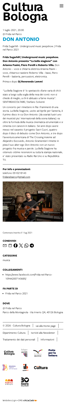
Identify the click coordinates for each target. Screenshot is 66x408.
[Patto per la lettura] (53, 353)
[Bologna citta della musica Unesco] (10, 368)
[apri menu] (61, 5)
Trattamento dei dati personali (19, 339)
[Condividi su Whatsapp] (26, 246)
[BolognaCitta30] (25, 382)
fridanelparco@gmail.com (16, 176)
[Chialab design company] (20, 398)
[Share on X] (21, 246)
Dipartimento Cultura (14, 332)
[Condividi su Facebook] (16, 246)
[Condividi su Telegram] (32, 246)
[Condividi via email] (5, 246)
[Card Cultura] (41, 368)
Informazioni (47, 339)
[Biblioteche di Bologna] (38, 353)
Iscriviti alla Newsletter (43, 332)
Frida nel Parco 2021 (16, 293)
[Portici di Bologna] (9, 382)
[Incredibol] (26, 368)
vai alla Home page (46, 325)
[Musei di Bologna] (24, 353)
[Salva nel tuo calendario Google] (10, 246)
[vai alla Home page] (33, 13)
